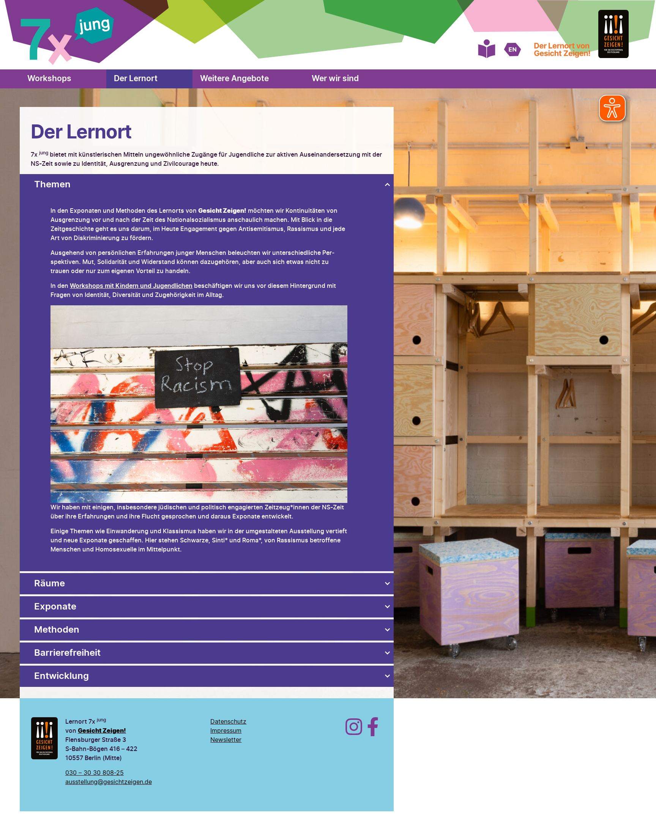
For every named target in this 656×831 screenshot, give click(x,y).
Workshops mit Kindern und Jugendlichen (131, 286)
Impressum (225, 731)
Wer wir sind (335, 79)
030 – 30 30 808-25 (94, 773)
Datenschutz (228, 722)
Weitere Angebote (234, 79)
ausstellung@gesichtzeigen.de (108, 782)
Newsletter (225, 740)
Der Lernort (136, 79)
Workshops (49, 79)
